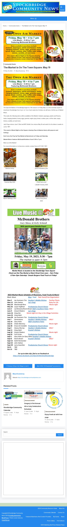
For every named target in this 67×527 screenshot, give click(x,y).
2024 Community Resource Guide (47, 508)
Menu (32, 18)
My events (56, 516)
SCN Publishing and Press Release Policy (52, 525)
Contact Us (61, 512)
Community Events (10, 64)
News (62, 516)
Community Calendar (50, 512)
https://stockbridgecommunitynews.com (29, 377)
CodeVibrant (6, 520)
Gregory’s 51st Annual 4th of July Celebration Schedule (32, 406)
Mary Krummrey (20, 71)
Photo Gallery (51, 521)
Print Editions (60, 521)
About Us (61, 508)
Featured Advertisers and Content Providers (38, 516)
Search (5, 432)
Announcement (30, 400)
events (6, 404)
